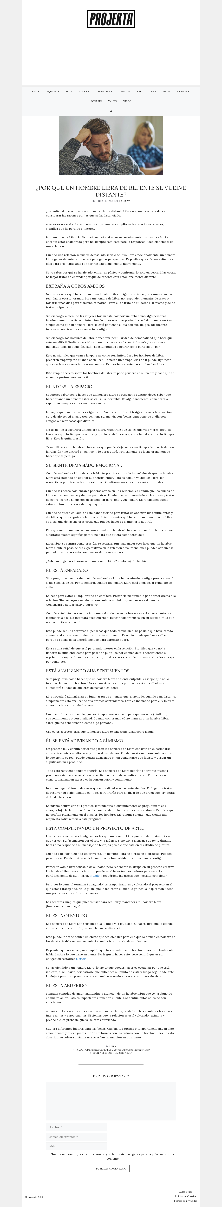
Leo (139, 91)
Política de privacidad (185, 1200)
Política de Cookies (185, 1196)
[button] (111, 111)
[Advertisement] (111, 62)
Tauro (112, 101)
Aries (68, 91)
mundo (95, 875)
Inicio (36, 91)
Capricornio (104, 91)
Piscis (166, 91)
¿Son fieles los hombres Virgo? (112, 1053)
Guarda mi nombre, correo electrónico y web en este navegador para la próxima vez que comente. (113, 1156)
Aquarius (53, 91)
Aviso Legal (185, 1191)
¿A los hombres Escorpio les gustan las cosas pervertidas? (113, 1049)
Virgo (127, 101)
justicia (81, 959)
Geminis (125, 91)
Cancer (84, 91)
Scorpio (96, 101)
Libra (152, 91)
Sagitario (183, 91)
